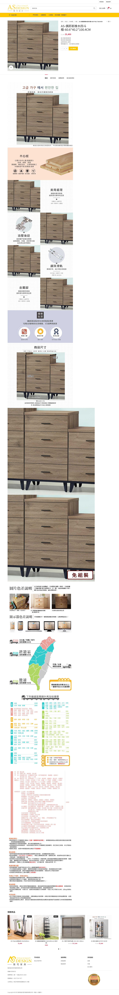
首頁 (62, 21)
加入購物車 (73, 48)
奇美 (88, 961)
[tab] (46, 77)
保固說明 (63, 961)
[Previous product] (107, 21)
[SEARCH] (94, 8)
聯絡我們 (63, 964)
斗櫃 (76, 21)
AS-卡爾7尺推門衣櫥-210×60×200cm (73, 941)
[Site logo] (18, 8)
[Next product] (110, 21)
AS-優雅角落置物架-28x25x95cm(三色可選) (46, 942)
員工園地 (89, 967)
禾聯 (88, 964)
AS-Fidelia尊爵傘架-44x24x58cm (20, 941)
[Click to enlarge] (11, 67)
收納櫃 (71, 21)
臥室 (66, 21)
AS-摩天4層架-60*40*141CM (99, 941)
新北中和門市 (38, 961)
